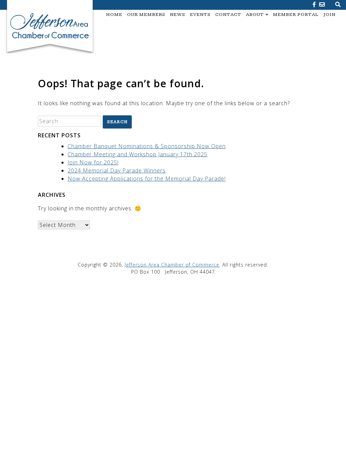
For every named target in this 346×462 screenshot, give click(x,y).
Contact (228, 14)
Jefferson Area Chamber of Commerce (172, 264)
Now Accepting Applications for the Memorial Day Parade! (147, 178)
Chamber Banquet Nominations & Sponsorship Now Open (147, 146)
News (177, 14)
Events (200, 14)
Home (114, 14)
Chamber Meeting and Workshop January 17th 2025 (137, 154)
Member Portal (296, 14)
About (255, 14)
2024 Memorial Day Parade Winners (117, 170)
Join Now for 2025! (93, 162)
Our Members (146, 14)
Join (329, 14)
